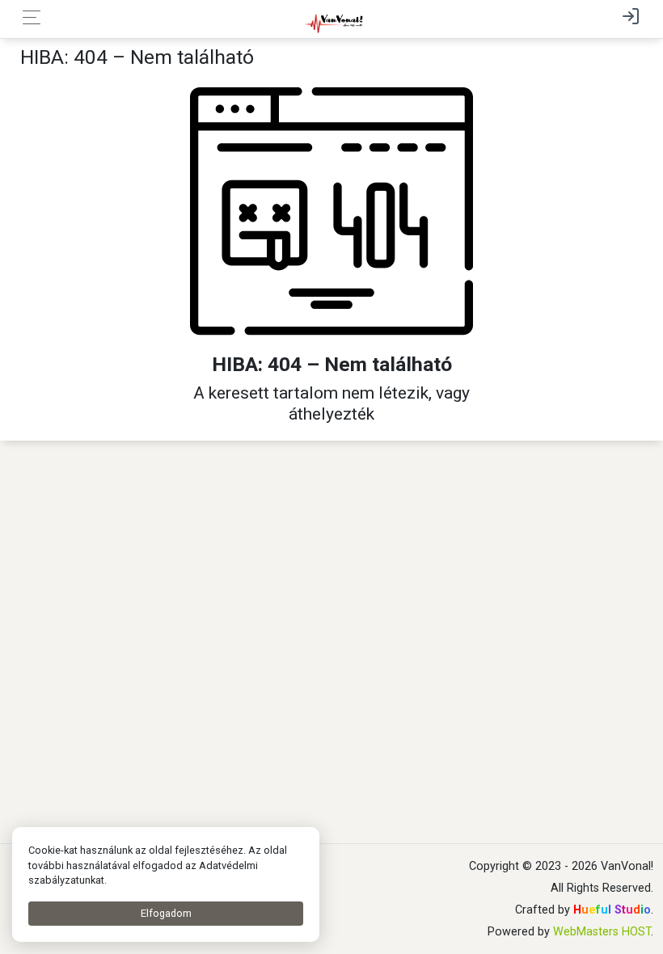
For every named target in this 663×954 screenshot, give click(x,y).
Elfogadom (166, 913)
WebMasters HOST (602, 932)
